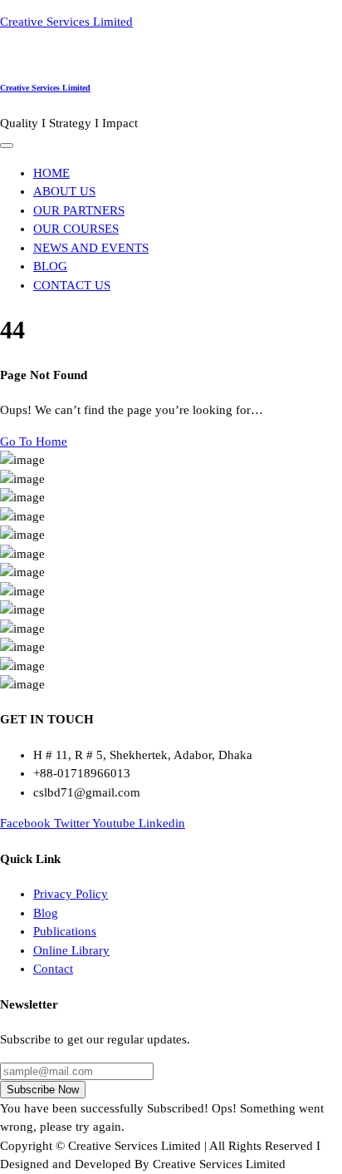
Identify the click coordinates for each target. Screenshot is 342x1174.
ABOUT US (64, 191)
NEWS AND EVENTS (91, 247)
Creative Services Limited (66, 21)
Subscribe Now (43, 1089)
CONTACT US (71, 285)
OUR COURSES (76, 228)
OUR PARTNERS (79, 210)
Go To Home (33, 441)
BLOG (50, 266)
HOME (51, 173)
